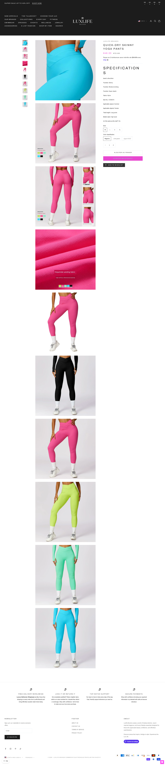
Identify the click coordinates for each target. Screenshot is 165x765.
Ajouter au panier (123, 152)
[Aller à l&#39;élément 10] (25, 104)
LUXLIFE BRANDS (110, 41)
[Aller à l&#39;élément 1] (25, 42)
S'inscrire (12, 737)
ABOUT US (75, 723)
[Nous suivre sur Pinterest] (15, 749)
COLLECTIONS (26, 19)
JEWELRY (59, 22)
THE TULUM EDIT (29, 16)
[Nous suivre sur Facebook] (5, 749)
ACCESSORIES (11, 26)
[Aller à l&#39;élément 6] (25, 77)
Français (28, 757)
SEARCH (59, 26)
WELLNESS (46, 22)
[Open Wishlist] (162, 762)
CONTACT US (76, 726)
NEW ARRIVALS (11, 16)
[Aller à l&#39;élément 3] (25, 56)
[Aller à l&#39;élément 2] (25, 49)
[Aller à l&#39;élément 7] (25, 84)
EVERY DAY (41, 19)
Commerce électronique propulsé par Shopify (83, 757)
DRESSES (22, 22)
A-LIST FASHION (28, 26)
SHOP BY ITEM (45, 26)
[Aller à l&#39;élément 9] (25, 97)
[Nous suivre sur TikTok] (20, 749)
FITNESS (54, 19)
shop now (37, 3)
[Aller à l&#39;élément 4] (25, 63)
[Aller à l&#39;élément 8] (25, 91)
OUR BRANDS (10, 19)
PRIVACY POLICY (77, 733)
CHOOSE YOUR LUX (48, 16)
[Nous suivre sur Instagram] (10, 749)
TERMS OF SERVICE (78, 730)
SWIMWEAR (9, 22)
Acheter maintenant (123, 158)
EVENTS (34, 22)
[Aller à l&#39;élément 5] (25, 70)
